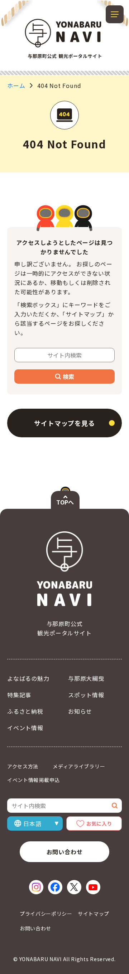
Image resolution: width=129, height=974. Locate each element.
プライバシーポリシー (46, 913)
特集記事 (19, 694)
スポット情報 (86, 694)
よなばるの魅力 (28, 678)
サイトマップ (93, 913)
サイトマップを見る (64, 423)
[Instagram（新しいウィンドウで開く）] (36, 887)
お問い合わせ (65, 851)
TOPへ (65, 502)
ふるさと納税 (25, 711)
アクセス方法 (22, 766)
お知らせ (80, 711)
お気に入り (99, 823)
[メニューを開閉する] (115, 14)
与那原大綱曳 (86, 678)
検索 (68, 376)
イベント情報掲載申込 (33, 779)
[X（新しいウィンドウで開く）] (74, 887)
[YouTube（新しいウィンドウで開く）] (93, 887)
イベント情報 (25, 727)
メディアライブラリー (79, 766)
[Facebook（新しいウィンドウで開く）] (55, 887)
